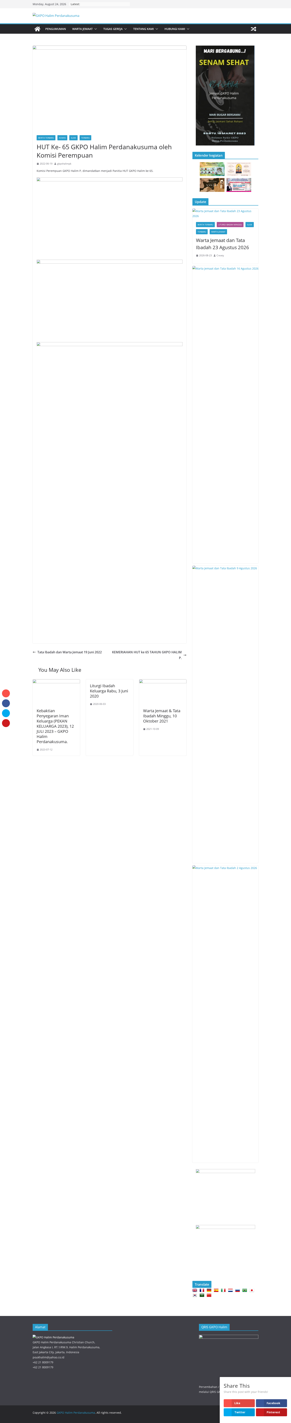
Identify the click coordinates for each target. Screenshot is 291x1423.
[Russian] (238, 1290)
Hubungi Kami (175, 29)
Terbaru (85, 137)
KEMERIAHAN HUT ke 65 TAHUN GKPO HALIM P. (147, 655)
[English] (195, 1290)
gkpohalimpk (64, 163)
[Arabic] (203, 1295)
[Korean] (195, 1295)
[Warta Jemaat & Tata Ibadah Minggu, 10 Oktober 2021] (162, 682)
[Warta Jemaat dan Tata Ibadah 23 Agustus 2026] (225, 213)
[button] (95, 29)
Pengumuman (55, 29)
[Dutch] (231, 1290)
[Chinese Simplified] (210, 1295)
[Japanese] (252, 1290)
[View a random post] (253, 29)
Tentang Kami (143, 29)
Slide (73, 137)
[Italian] (224, 1290)
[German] (210, 1290)
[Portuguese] (245, 1290)
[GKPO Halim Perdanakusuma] (37, 29)
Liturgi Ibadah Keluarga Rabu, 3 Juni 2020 (109, 691)
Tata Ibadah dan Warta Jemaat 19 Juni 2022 (69, 652)
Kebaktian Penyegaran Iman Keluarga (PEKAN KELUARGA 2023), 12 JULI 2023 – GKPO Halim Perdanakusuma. (55, 726)
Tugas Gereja (113, 29)
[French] (203, 1290)
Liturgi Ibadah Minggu (230, 224)
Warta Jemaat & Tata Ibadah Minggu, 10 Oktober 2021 (161, 716)
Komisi (62, 137)
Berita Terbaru (46, 137)
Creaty (220, 255)
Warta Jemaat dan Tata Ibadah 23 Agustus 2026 (222, 244)
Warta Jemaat (82, 29)
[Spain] (217, 1290)
